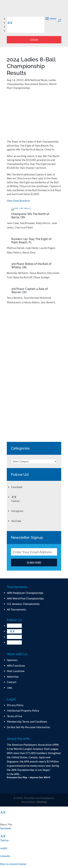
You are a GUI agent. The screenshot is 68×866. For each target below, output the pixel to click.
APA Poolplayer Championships (25, 592)
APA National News (36, 80)
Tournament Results (36, 84)
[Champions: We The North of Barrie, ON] (21, 210)
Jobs (9, 687)
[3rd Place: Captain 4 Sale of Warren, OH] (21, 285)
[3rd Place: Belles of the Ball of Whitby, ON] (22, 260)
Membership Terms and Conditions (27, 721)
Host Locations (16, 671)
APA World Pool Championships (25, 598)
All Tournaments (16, 609)
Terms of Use (14, 716)
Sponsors (12, 660)
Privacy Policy (15, 705)
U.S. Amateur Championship (23, 603)
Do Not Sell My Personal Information (28, 727)
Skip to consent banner (13, 863)
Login (34, 39)
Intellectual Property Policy (23, 710)
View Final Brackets (18, 200)
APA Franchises (16, 665)
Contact (11, 682)
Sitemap (42, 801)
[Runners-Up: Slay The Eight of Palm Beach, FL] (21, 235)
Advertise (12, 676)
